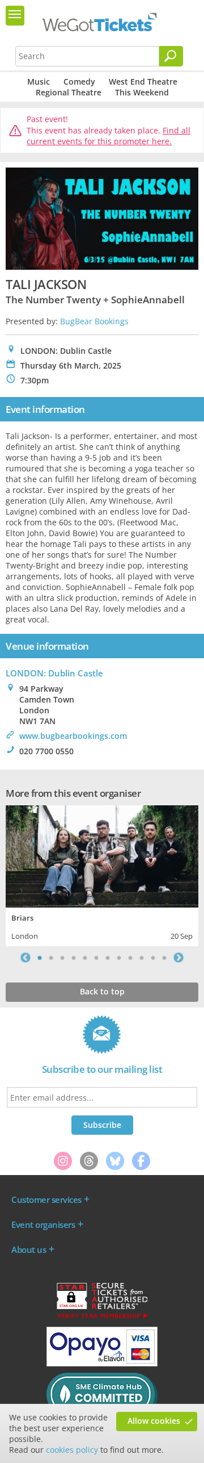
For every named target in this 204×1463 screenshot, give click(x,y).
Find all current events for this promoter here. (108, 136)
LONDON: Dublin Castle (54, 673)
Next (178, 957)
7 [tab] (107, 957)
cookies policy (72, 1449)
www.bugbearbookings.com (73, 735)
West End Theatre (143, 81)
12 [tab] (164, 957)
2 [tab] (51, 957)
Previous (25, 957)
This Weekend (142, 92)
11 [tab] (153, 957)
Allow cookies (154, 1420)
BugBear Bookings (94, 321)
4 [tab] (73, 957)
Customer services (46, 1199)
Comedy (79, 81)
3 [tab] (62, 957)
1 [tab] (39, 957)
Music (38, 81)
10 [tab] (141, 957)
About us (28, 1249)
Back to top (102, 991)
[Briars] (102, 855)
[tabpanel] (102, 874)
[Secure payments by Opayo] (102, 1363)
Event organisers (43, 1224)
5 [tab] (85, 957)
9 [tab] (130, 957)
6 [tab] (96, 957)
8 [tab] (119, 957)
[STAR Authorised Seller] (102, 1317)
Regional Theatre (68, 92)
